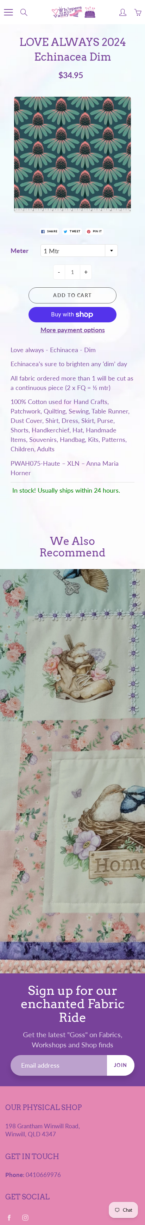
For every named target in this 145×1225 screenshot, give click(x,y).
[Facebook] (9, 1218)
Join (120, 1065)
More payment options (72, 330)
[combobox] (79, 250)
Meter (20, 250)
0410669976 (43, 1174)
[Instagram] (25, 1218)
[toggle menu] (8, 12)
